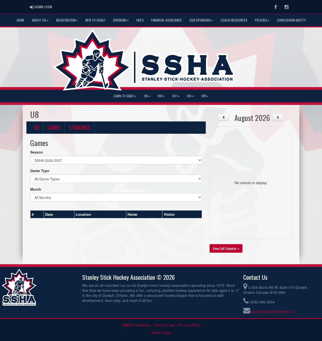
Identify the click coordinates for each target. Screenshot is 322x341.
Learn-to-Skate (123, 96)
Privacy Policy (189, 324)
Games (54, 127)
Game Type (39, 170)
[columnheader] (37, 214)
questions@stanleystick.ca (272, 311)
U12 (174, 96)
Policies (261, 20)
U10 (160, 96)
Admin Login (161, 332)
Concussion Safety (291, 20)
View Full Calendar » (226, 248)
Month (35, 189)
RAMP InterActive (136, 324)
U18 (204, 96)
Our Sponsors (200, 20)
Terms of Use (164, 324)
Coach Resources (234, 20)
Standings (79, 127)
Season (36, 152)
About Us (39, 20)
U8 (146, 96)
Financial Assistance (166, 20)
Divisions (119, 20)
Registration (65, 20)
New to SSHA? (95, 20)
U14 (189, 96)
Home (20, 20)
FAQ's (140, 20)
